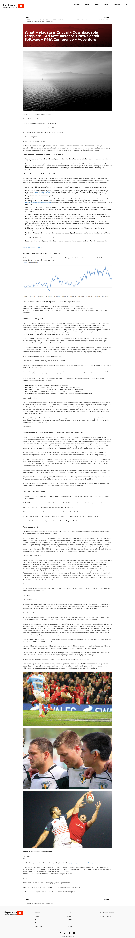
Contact (70, 926)
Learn (87, 4)
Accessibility (71, 922)
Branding (70, 919)
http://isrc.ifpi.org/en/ (42, 192)
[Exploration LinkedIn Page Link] (69, 933)
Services (77, 4)
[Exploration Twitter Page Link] (64, 933)
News (97, 4)
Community (38, 926)
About (37, 916)
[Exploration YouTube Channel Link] (74, 933)
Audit (69, 916)
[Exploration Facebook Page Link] (60, 933)
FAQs (106, 4)
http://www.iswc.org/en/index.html (38, 203)
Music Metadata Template (32, 247)
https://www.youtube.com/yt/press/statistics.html (85, 863)
